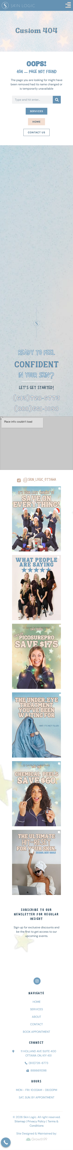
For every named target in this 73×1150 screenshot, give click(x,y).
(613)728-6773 (36, 398)
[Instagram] (37, 981)
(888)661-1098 (36, 409)
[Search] (57, 100)
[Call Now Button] (6, 1142)
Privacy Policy (36, 1121)
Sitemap (20, 1121)
